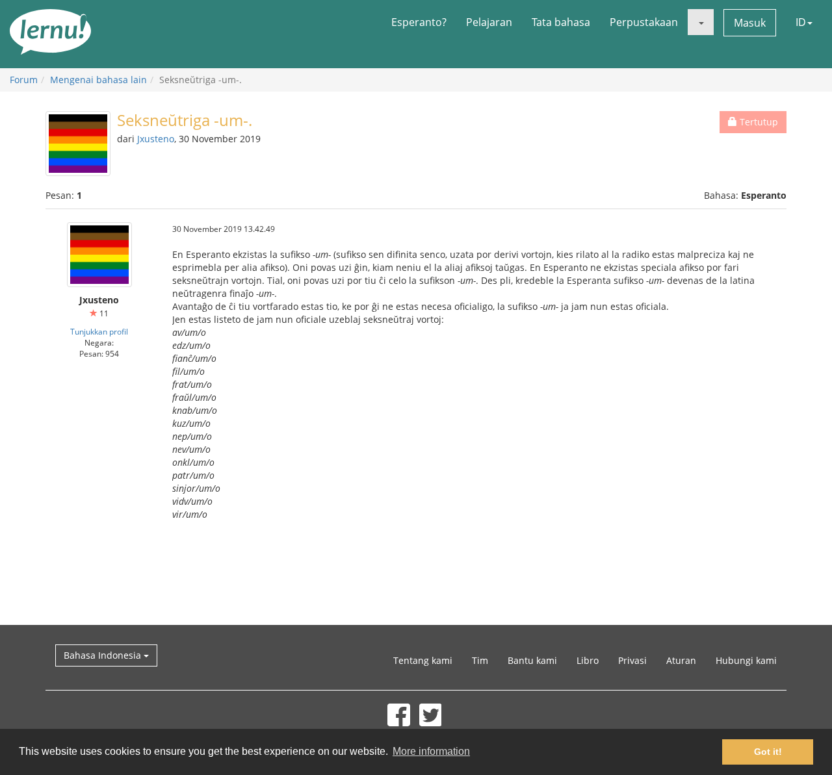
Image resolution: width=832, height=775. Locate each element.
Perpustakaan (644, 22)
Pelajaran (489, 22)
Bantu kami (532, 660)
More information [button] (431, 751)
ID (801, 22)
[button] (701, 22)
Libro (588, 660)
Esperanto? (419, 22)
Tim (480, 660)
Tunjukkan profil (99, 331)
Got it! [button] (768, 751)
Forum (24, 79)
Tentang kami (422, 660)
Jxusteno (155, 139)
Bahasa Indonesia (104, 655)
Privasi (632, 660)
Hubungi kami (746, 660)
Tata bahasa (561, 22)
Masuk (750, 23)
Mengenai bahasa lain (98, 79)
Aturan (681, 660)
